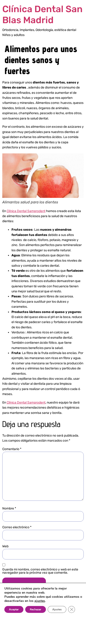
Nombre (9, 508)
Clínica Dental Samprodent (26, 211)
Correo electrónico (16, 527)
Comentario (11, 449)
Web (5, 546)
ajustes (39, 601)
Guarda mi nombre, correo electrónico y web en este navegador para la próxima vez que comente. (40, 571)
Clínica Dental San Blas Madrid (42, 14)
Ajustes (57, 609)
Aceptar (14, 609)
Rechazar (35, 609)
